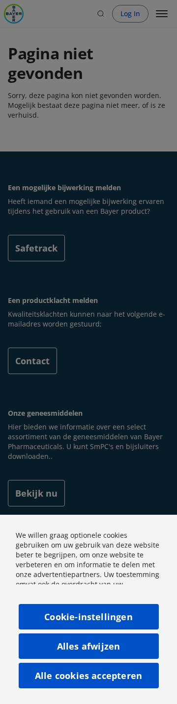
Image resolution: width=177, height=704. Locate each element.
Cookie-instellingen (88, 617)
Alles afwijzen (88, 646)
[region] (88, 609)
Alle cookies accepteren (88, 675)
